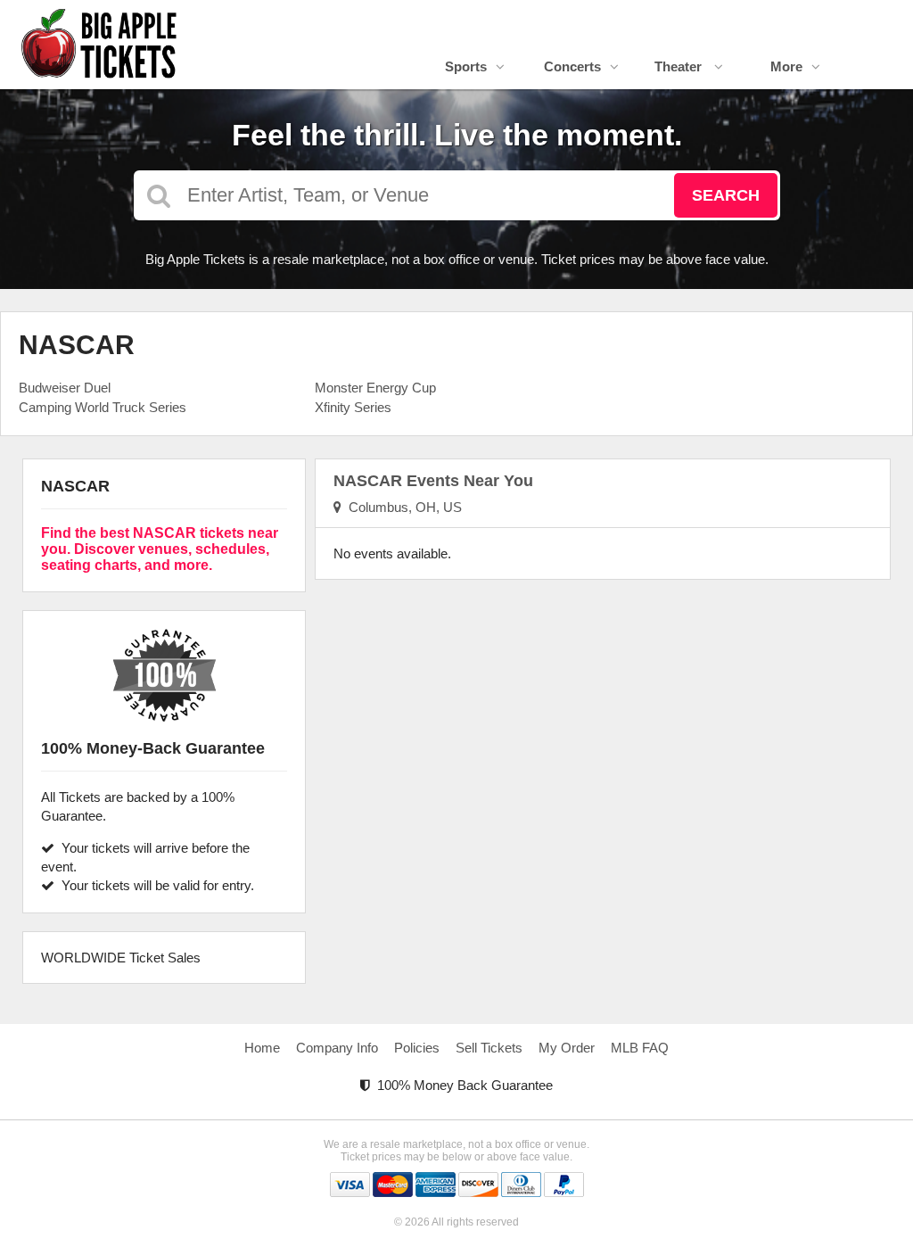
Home (262, 1047)
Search (726, 195)
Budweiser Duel (65, 387)
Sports (466, 66)
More (786, 66)
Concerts (572, 66)
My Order (567, 1047)
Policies (417, 1047)
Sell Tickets (489, 1047)
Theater (679, 66)
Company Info (337, 1047)
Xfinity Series (353, 407)
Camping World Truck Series (102, 407)
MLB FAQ (640, 1047)
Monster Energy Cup (375, 387)
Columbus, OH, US (401, 507)
